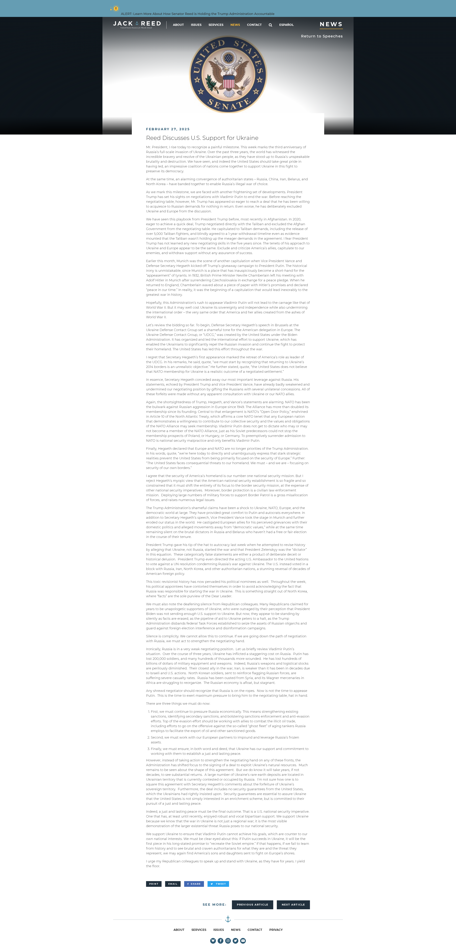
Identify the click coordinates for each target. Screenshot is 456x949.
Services (216, 25)
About (178, 25)
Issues (196, 25)
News (235, 25)
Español (286, 25)
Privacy (276, 930)
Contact (254, 25)
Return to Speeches (322, 36)
